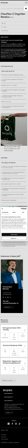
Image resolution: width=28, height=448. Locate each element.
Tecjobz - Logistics (9, 8)
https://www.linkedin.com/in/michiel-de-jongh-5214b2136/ (7, 297)
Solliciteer (26, 8)
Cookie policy (3, 436)
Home (2, 8)
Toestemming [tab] (5, 212)
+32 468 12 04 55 (7, 292)
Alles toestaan (14, 234)
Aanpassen (13, 238)
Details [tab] (14, 212)
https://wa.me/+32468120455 (3, 297)
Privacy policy (3, 434)
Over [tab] (23, 212)
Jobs (4, 8)
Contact (8, 412)
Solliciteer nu (7, 307)
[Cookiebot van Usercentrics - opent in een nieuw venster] (21, 209)
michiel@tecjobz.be (7, 294)
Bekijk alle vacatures (7, 380)
